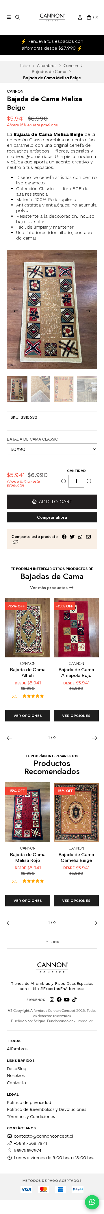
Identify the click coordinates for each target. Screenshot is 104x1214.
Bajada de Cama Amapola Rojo (76, 672)
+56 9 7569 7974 (30, 1143)
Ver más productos (49, 588)
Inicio (25, 65)
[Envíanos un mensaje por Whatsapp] (92, 1202)
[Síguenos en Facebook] (59, 999)
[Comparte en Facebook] (64, 536)
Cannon (71, 65)
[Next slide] (88, 310)
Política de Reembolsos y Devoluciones (46, 1109)
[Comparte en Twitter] (72, 536)
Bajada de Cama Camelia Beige (76, 857)
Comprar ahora (52, 517)
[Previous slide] (16, 310)
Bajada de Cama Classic (32, 439)
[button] (15, 542)
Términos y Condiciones (31, 1116)
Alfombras (46, 65)
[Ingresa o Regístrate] (80, 17)
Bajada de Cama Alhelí (28, 672)
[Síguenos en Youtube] (67, 999)
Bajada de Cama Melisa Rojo (28, 857)
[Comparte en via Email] (88, 536)
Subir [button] (54, 942)
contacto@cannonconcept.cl (43, 1136)
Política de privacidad (29, 1102)
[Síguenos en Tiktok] (74, 999)
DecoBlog (16, 1068)
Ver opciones (28, 716)
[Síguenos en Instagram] (52, 999)
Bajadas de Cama (49, 71)
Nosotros (16, 1075)
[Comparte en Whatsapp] (80, 536)
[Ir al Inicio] (52, 17)
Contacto (16, 1082)
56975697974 (28, 1150)
